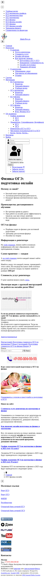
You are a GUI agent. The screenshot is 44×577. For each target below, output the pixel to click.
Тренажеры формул (13, 28)
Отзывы (18, 75)
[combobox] (12, 351)
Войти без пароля (15, 159)
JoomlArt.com (5, 573)
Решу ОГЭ (5, 494)
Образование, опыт (23, 71)
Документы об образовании (26, 73)
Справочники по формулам (17, 30)
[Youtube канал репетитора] (7, 538)
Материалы (10, 80)
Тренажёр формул (22, 86)
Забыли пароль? (18, 171)
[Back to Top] (2, 481)
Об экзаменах (11, 114)
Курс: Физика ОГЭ (22, 112)
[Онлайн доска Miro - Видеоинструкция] (16, 310)
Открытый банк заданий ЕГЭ (13, 507)
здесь (27, 280)
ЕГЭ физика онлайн (14, 22)
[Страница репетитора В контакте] (7, 520)
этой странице (9, 245)
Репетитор (10, 48)
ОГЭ (17, 120)
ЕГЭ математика (17, 82)
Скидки (9, 78)
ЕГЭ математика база (14, 15)
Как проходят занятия (23, 58)
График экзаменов (17, 116)
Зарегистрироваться (9, 337)
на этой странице (10, 258)
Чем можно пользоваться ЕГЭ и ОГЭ (25, 131)
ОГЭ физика (11, 24)
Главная (9, 46)
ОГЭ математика (12, 18)
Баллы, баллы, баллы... (19, 133)
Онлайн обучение (22, 56)
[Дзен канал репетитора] (7, 526)
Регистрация (17, 167)
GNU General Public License (31, 575)
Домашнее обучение (28, 67)
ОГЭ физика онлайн (14, 26)
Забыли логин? (18, 169)
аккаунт (17, 569)
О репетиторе (15, 69)
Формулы (19, 84)
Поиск (3, 348)
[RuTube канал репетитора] (7, 530)
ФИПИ (4, 499)
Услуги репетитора (22, 52)
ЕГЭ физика (10, 20)
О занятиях (14, 50)
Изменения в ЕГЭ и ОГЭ (20, 129)
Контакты (9, 135)
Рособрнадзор (6, 503)
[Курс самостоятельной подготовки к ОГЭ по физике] (16, 393)
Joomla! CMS (15, 573)
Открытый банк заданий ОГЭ (13, 511)
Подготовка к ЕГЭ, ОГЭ (29, 61)
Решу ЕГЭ (5, 490)
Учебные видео (12, 11)
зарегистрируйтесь (32, 569)
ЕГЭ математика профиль (16, 13)
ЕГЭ (17, 118)
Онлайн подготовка (28, 65)
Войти (8, 137)
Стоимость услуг (22, 54)
